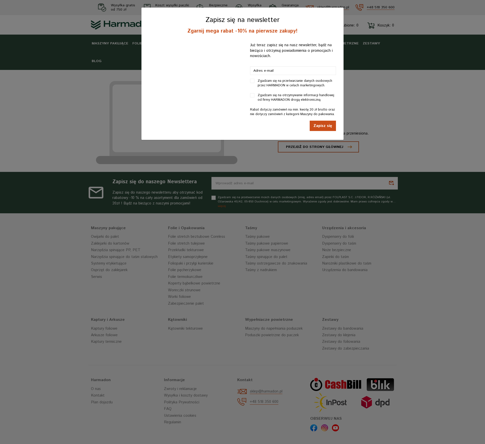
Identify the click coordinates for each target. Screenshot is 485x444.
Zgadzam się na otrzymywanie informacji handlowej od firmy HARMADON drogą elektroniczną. (296, 97)
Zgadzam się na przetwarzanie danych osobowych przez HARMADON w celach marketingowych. (295, 83)
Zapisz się (322, 125)
